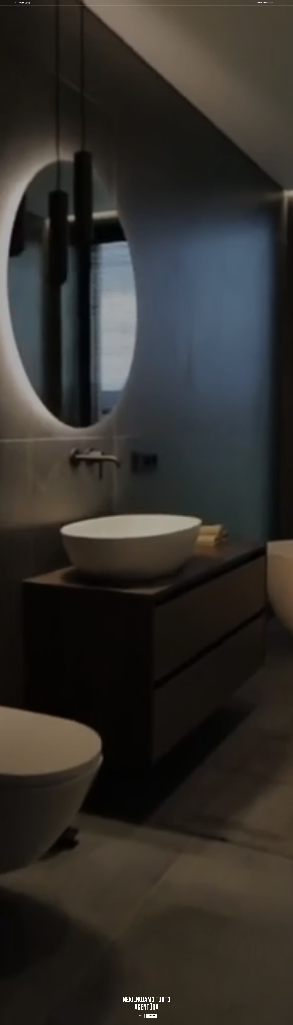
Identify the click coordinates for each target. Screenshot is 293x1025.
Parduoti (152, 1015)
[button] (277, 3)
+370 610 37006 (268, 3)
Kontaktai (259, 3)
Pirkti (140, 1015)
